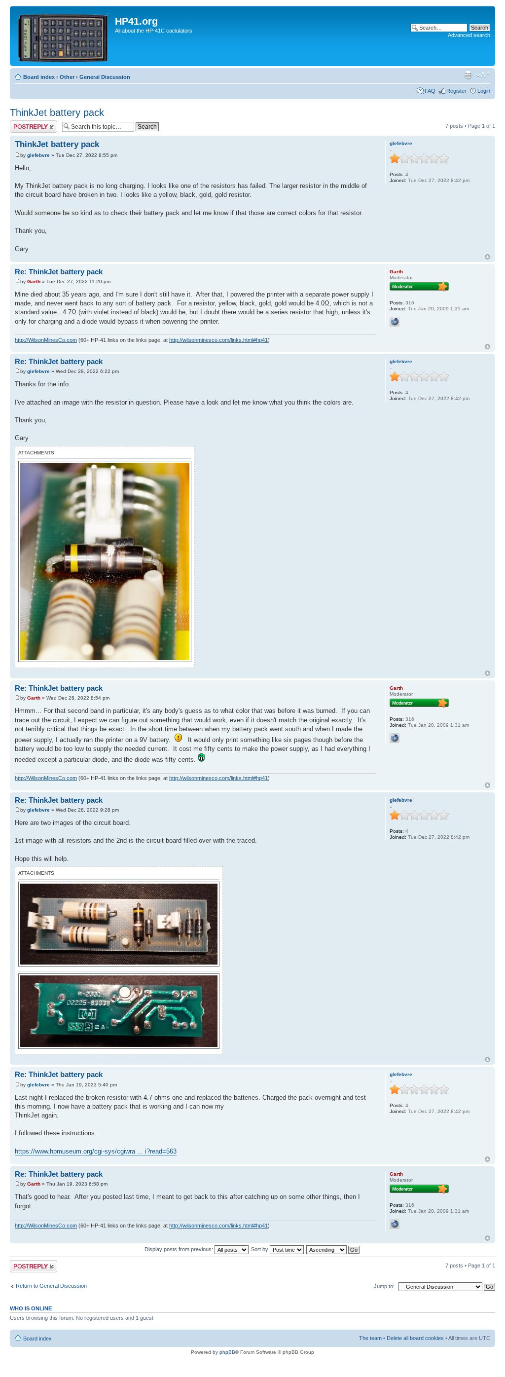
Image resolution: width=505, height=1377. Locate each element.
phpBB (227, 1352)
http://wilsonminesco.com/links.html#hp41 (218, 340)
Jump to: (384, 1286)
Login (483, 91)
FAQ (430, 91)
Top (487, 257)
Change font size (483, 75)
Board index (39, 77)
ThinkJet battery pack (57, 112)
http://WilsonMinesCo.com (46, 340)
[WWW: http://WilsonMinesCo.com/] (394, 322)
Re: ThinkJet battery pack (59, 271)
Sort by (260, 1249)
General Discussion (104, 77)
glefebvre (38, 155)
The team (370, 1338)
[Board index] (63, 36)
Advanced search (469, 35)
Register (456, 91)
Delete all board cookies (415, 1338)
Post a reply (24, 123)
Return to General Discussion (51, 1286)
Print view (468, 75)
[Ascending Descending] (333, 1249)
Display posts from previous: (179, 1249)
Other (67, 77)
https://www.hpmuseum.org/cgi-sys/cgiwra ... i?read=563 (96, 1151)
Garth (33, 281)
